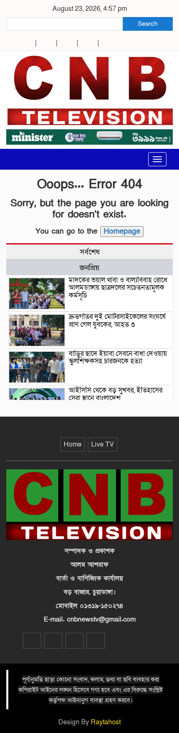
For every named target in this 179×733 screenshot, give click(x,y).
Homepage (122, 231)
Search (147, 24)
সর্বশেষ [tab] (89, 252)
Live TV (102, 444)
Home (73, 444)
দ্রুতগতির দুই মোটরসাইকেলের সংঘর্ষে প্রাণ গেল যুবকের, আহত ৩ (117, 320)
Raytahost (106, 722)
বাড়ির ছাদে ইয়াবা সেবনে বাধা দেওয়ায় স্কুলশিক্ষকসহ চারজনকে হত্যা (118, 357)
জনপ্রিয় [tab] (89, 268)
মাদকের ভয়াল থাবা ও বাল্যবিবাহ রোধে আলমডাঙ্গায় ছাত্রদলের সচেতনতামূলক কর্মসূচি (118, 287)
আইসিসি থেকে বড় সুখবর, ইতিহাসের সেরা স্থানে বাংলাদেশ (115, 394)
